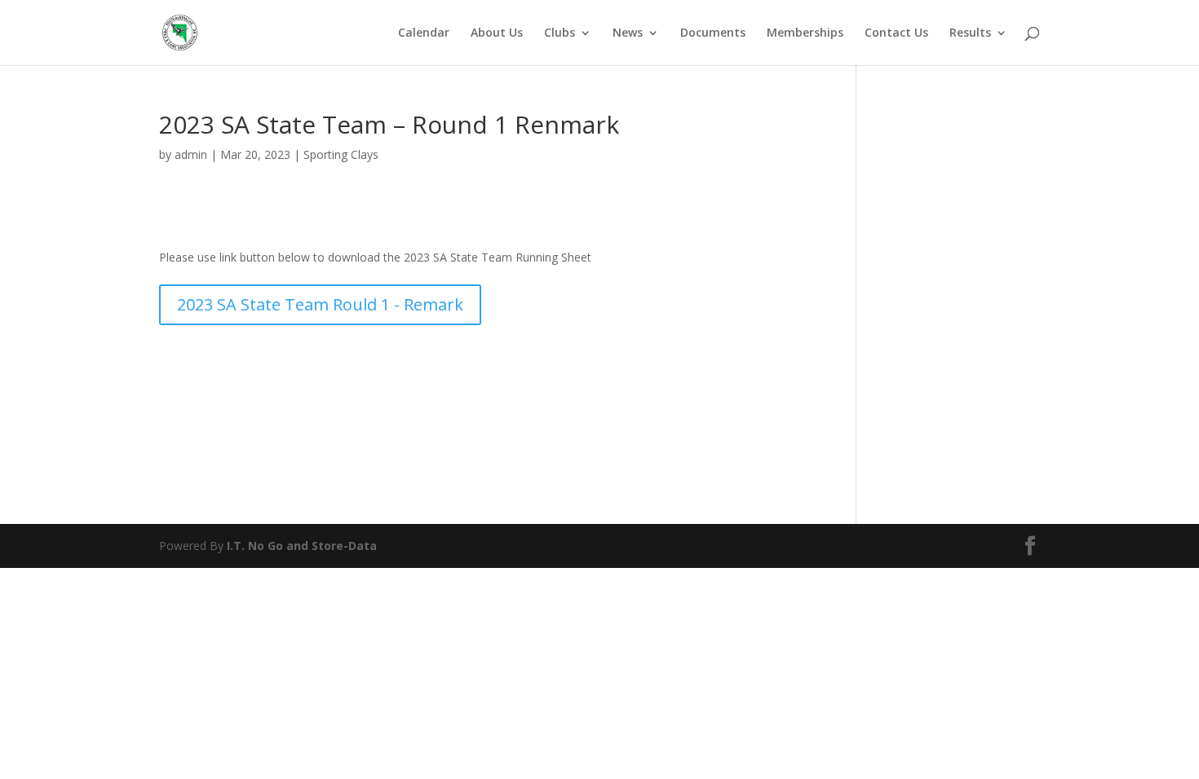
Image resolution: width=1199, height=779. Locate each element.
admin (191, 154)
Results (970, 33)
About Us (497, 33)
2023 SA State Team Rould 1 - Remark (320, 304)
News (628, 33)
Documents (713, 33)
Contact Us (896, 33)
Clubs (559, 33)
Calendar (423, 33)
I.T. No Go (256, 545)
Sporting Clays (340, 154)
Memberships (805, 33)
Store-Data (344, 545)
